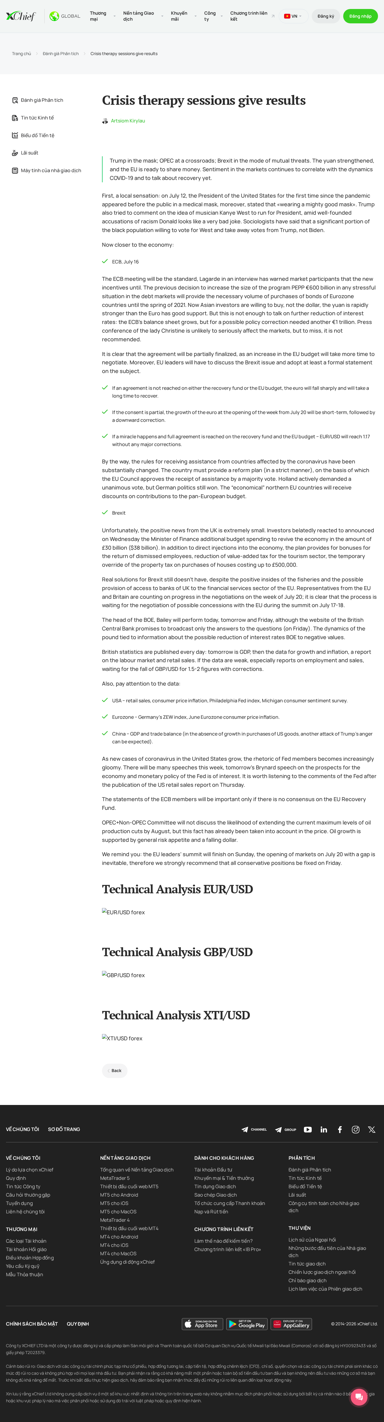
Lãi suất (29, 152)
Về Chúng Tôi (22, 1129)
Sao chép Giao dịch (215, 1194)
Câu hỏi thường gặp (28, 1194)
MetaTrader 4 (115, 1220)
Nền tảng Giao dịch (125, 1158)
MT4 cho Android (119, 1236)
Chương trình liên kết (248, 16)
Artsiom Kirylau (128, 120)
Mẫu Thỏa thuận (24, 1274)
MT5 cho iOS (114, 1203)
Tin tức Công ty (23, 1186)
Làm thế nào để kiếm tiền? (223, 1241)
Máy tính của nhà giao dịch (51, 170)
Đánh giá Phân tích (61, 53)
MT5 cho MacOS (118, 1211)
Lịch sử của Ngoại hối (312, 1239)
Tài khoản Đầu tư (213, 1169)
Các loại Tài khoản (26, 1241)
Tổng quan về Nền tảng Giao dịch (137, 1169)
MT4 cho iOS (114, 1245)
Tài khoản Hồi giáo (26, 1249)
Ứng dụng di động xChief (127, 1262)
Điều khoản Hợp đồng (30, 1257)
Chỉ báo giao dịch (308, 1280)
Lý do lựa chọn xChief (29, 1169)
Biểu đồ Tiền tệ (37, 135)
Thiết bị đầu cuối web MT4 (129, 1228)
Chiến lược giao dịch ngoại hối (322, 1272)
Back (117, 1070)
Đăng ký (326, 16)
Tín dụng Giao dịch (215, 1186)
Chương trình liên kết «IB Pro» (227, 1249)
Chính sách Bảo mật (32, 1324)
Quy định (16, 1178)
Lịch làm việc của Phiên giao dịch (326, 1288)
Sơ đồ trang (64, 1129)
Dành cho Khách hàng (224, 1158)
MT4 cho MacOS (118, 1253)
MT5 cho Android (119, 1194)
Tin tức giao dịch (307, 1263)
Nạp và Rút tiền (211, 1211)
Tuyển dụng (19, 1203)
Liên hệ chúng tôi (25, 1211)
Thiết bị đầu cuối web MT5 (129, 1186)
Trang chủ (21, 53)
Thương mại (22, 1229)
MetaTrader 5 (115, 1178)
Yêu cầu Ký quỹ (22, 1266)
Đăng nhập (361, 16)
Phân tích (302, 1158)
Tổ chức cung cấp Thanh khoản (230, 1203)
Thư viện (300, 1228)
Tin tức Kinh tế (37, 117)
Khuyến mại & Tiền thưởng (224, 1178)
